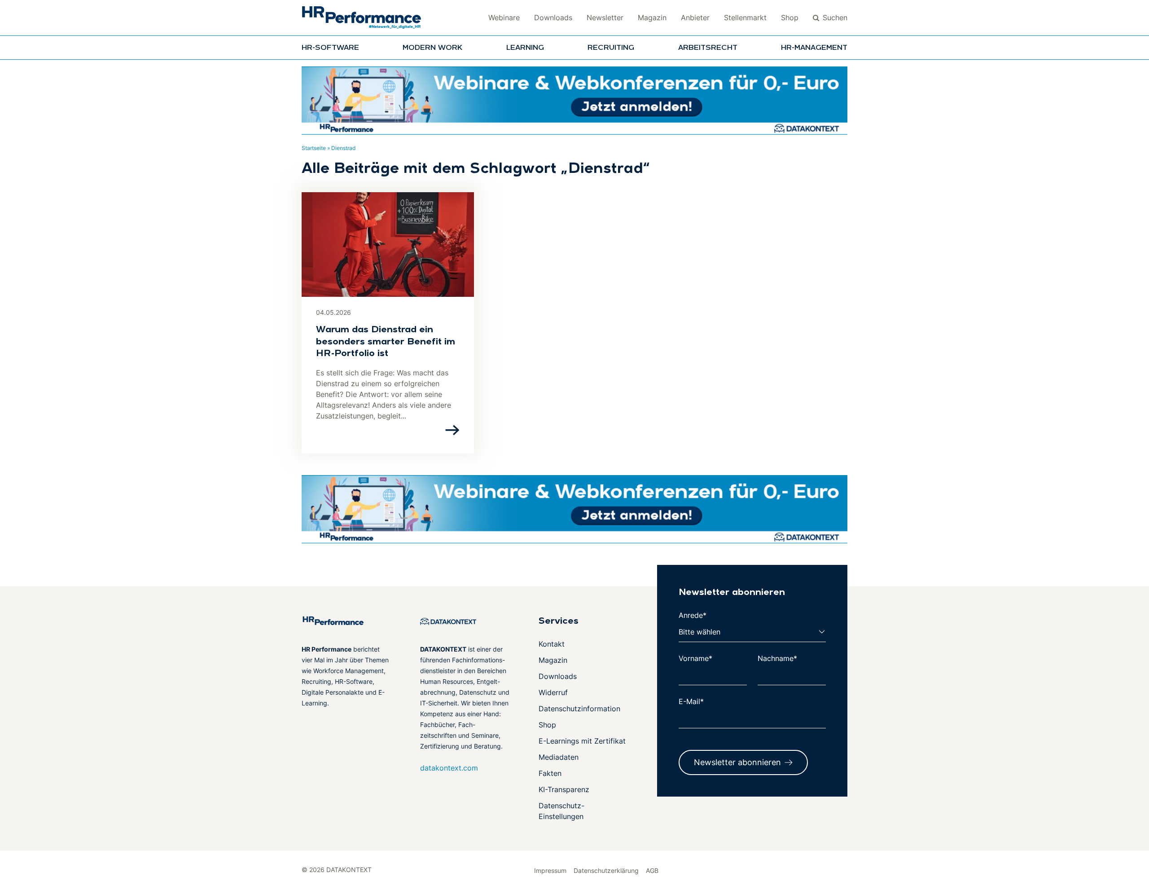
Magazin (652, 17)
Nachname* (777, 658)
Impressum (550, 870)
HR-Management (814, 48)
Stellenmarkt (745, 17)
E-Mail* (691, 701)
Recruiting (611, 48)
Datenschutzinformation (579, 708)
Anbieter (695, 17)
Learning (525, 48)
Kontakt (552, 643)
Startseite (314, 148)
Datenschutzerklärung (606, 870)
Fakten (550, 773)
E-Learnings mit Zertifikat (582, 740)
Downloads (553, 17)
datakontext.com (449, 767)
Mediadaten (559, 757)
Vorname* (695, 658)
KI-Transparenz (564, 789)
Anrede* (692, 615)
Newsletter (605, 17)
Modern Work (432, 48)
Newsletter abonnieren (737, 762)
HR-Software (330, 48)
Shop (789, 17)
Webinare (504, 17)
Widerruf (553, 692)
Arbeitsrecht (707, 48)
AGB (652, 870)
